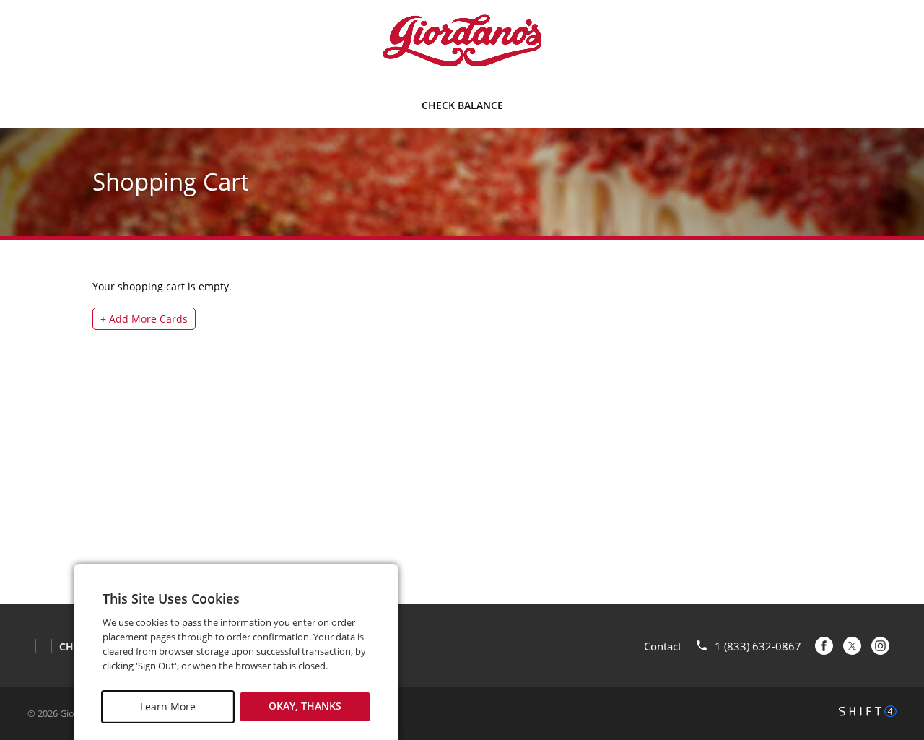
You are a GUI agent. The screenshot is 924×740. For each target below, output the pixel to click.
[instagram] (880, 646)
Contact (662, 646)
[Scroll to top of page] (897, 568)
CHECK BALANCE (462, 105)
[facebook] (824, 646)
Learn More (168, 706)
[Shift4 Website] (868, 711)
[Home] (462, 40)
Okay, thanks (305, 706)
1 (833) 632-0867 (758, 646)
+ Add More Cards (144, 319)
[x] (852, 646)
